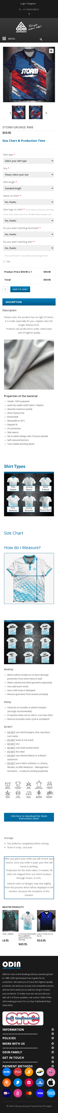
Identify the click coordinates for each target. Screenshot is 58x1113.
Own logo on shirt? (28, 212)
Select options (10, 940)
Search (41, 38)
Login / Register (28, 3)
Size (6, 168)
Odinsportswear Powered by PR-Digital (33, 1106)
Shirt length (10, 182)
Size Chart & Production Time (23, 141)
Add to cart (20, 289)
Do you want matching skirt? (19, 241)
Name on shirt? (12, 195)
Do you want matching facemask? (22, 228)
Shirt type (9, 154)
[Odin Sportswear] (29, 26)
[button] (51, 51)
